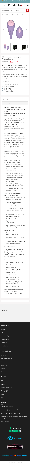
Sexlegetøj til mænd (6, 389)
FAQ (2, 331)
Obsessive (4, 363)
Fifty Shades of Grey (6, 356)
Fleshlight (3, 360)
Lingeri (3, 392)
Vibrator (14, 14)
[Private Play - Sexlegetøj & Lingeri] (15, 5)
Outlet (3, 382)
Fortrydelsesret (5, 337)
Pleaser (3, 370)
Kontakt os (4, 327)
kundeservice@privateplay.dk (12, 411)
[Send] (27, 10)
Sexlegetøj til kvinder (6, 14)
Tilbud (3, 379)
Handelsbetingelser (6, 334)
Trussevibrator (20, 14)
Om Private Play (5, 341)
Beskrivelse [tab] (6, 99)
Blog (2, 396)
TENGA (3, 366)
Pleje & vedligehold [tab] (7, 102)
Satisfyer (3, 353)
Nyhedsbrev (4, 344)
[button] (3, 5)
